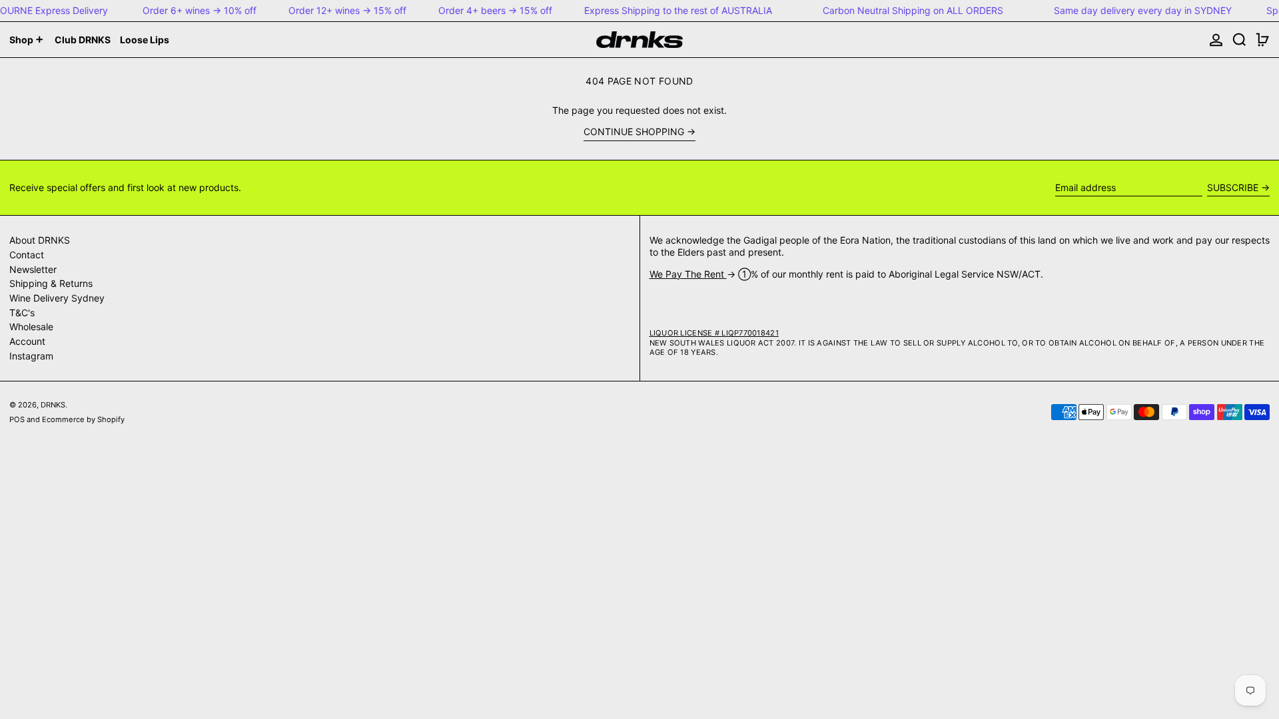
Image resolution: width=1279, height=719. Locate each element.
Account (27, 341)
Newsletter (33, 269)
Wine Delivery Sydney (57, 298)
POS (17, 419)
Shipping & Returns (51, 283)
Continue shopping (634, 131)
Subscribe (1232, 187)
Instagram (31, 355)
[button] (1239, 39)
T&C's (22, 312)
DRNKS (53, 404)
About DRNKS (39, 240)
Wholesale (31, 326)
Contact (26, 254)
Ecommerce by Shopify (83, 419)
